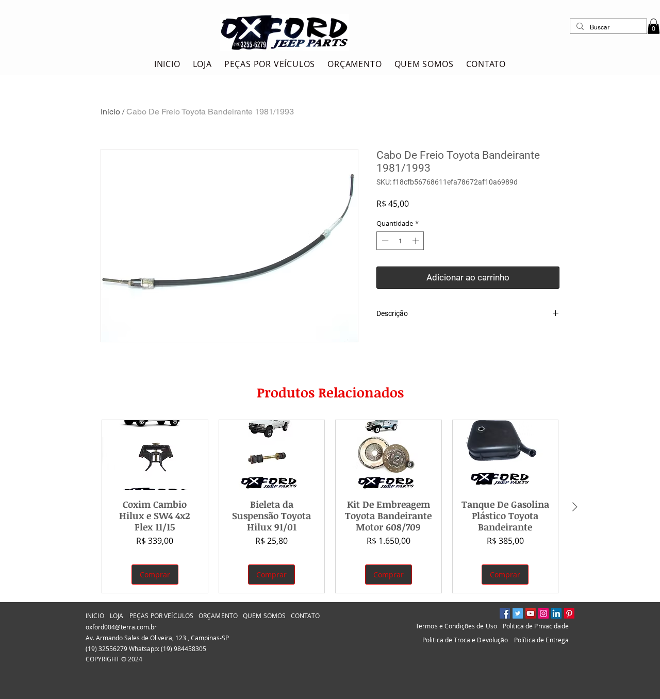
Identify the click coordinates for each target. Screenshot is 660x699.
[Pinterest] (569, 613)
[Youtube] (530, 613)
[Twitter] (518, 613)
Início (110, 111)
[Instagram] (543, 613)
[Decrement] (384, 240)
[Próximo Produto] (575, 506)
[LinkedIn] (556, 613)
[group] (330, 506)
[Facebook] (505, 613)
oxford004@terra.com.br (121, 627)
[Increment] (416, 240)
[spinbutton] (400, 240)
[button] (653, 26)
